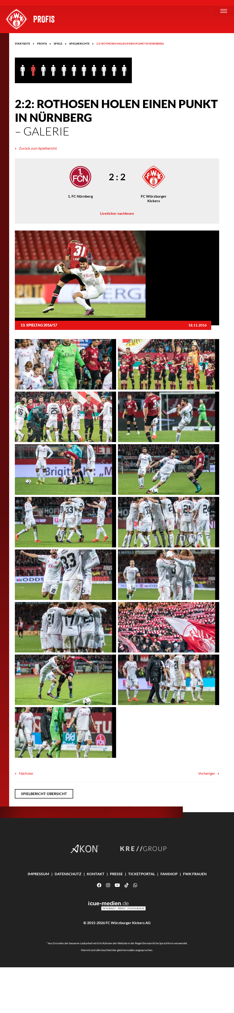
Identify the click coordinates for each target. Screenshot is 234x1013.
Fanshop (169, 874)
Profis (44, 18)
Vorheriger (207, 773)
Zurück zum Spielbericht (37, 148)
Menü (223, 11)
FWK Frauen (195, 874)
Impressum (38, 874)
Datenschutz (68, 874)
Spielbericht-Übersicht (44, 793)
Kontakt (95, 874)
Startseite (22, 43)
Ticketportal (141, 874)
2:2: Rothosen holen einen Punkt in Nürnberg (130, 43)
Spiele (58, 43)
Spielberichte (79, 43)
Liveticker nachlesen (117, 213)
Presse (116, 874)
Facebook (99, 885)
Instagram (108, 885)
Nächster (25, 773)
